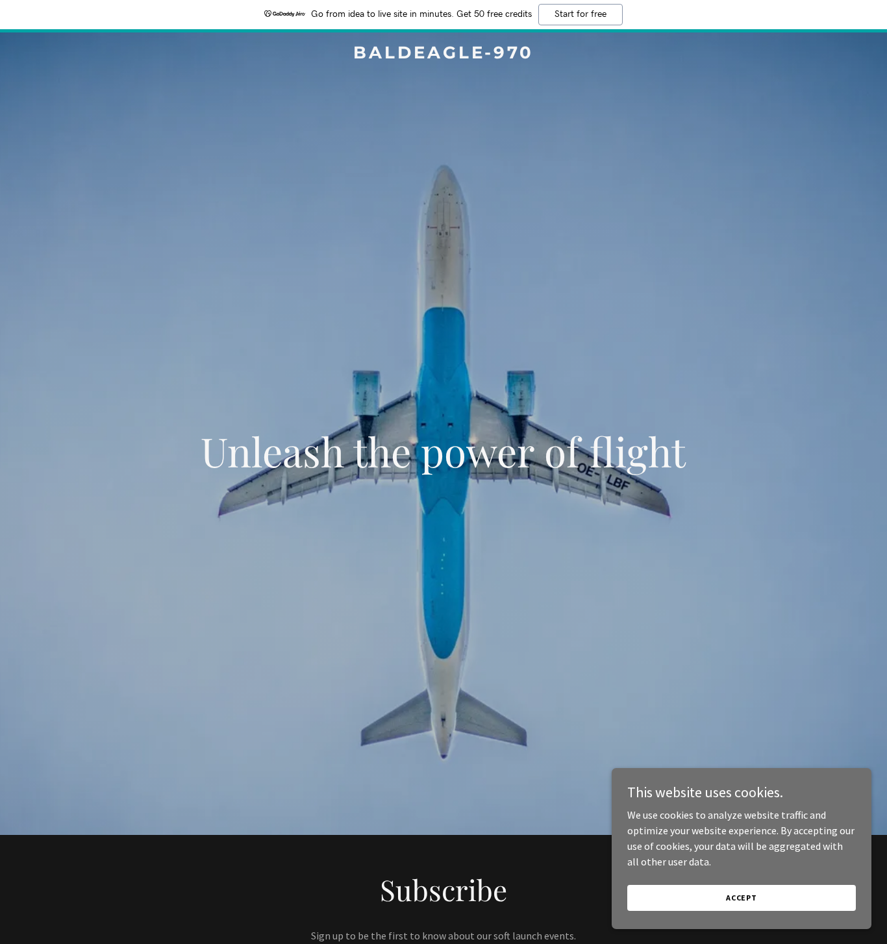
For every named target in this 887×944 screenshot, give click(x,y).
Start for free (580, 14)
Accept (741, 897)
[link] (443, 54)
